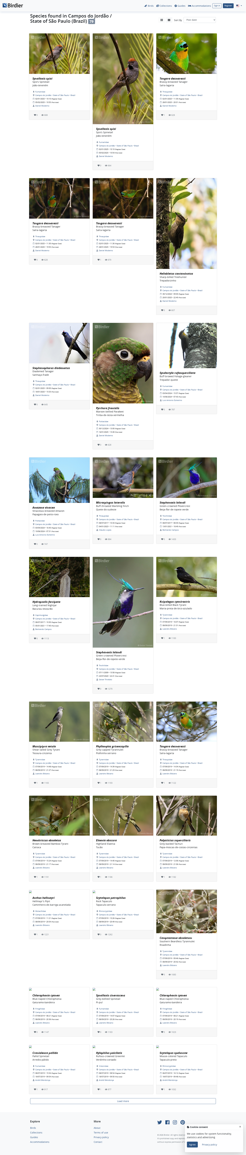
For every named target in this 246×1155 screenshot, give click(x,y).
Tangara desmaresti (173, 78)
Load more (123, 1101)
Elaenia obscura (106, 840)
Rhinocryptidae (105, 911)
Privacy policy (101, 1137)
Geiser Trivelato (105, 679)
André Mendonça (42, 1080)
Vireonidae (103, 1066)
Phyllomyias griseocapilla (112, 746)
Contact (98, 1141)
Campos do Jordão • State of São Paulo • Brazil (55, 95)
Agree (192, 1144)
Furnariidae (40, 91)
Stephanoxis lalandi (172, 502)
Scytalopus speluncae (173, 1053)
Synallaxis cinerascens (110, 995)
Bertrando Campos (170, 530)
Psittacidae (103, 421)
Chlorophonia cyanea (46, 995)
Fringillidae (40, 1008)
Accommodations (201, 5)
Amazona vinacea (43, 507)
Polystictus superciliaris (175, 840)
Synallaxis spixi (42, 78)
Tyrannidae (167, 615)
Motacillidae (40, 911)
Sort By (178, 20)
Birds (150, 5)
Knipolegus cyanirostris (175, 601)
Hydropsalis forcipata (46, 602)
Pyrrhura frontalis (107, 408)
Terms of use (101, 1132)
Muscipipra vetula (44, 746)
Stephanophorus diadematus (51, 368)
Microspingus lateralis (110, 502)
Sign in (217, 5)
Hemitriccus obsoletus (46, 840)
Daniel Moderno (42, 105)
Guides (181, 5)
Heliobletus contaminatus (176, 273)
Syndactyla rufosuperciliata (177, 373)
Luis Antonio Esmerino (172, 400)
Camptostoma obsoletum (176, 938)
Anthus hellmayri (43, 898)
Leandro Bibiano (169, 629)
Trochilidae (167, 516)
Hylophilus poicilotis (109, 1053)
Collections (165, 5)
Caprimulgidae (41, 615)
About (97, 1127)
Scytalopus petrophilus (111, 898)
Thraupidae (167, 91)
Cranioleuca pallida (45, 1053)
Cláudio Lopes (105, 530)
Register (228, 5)
